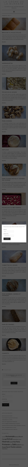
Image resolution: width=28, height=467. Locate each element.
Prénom (5, 229)
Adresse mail (5, 233)
